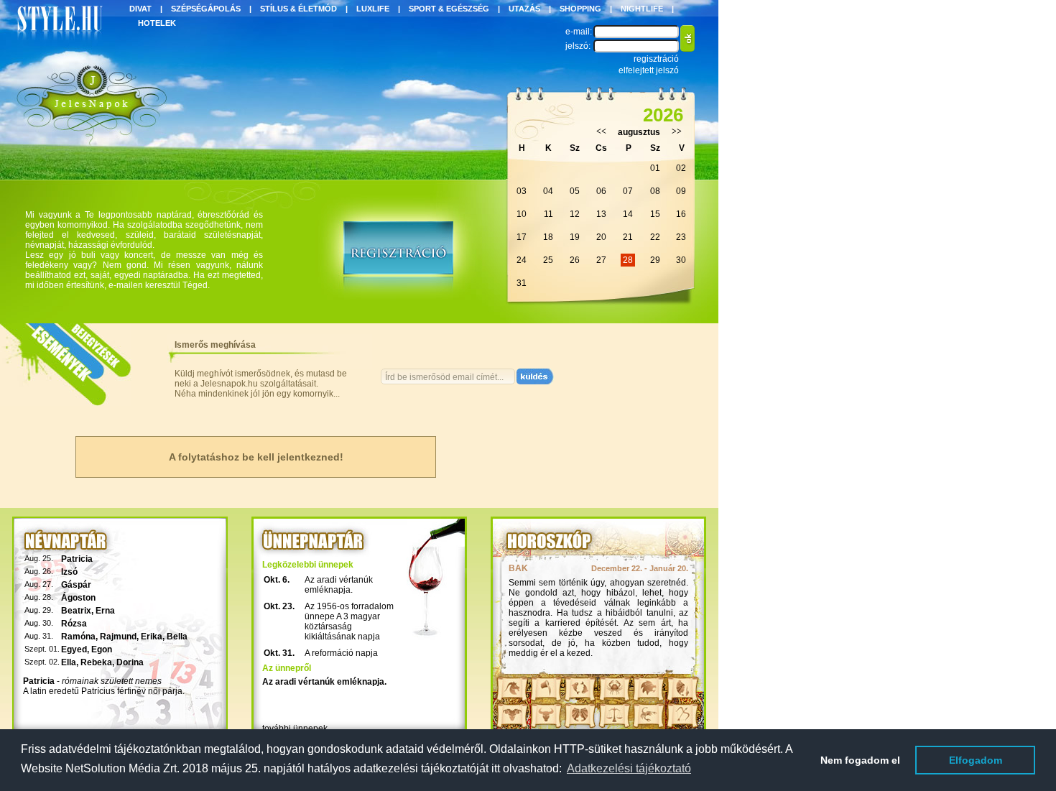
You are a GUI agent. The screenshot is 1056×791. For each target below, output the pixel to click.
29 (655, 260)
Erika (151, 637)
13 (601, 214)
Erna (105, 611)
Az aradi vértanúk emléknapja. (339, 585)
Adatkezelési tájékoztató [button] (629, 768)
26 (575, 260)
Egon (101, 649)
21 (628, 237)
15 (655, 214)
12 (575, 214)
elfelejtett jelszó (649, 70)
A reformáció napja (341, 653)
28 (628, 260)
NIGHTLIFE (642, 8)
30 (681, 260)
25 (548, 260)
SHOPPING (580, 8)
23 (681, 237)
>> (677, 131)
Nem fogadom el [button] (860, 760)
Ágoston (78, 598)
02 (681, 168)
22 (655, 237)
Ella (68, 662)
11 (548, 214)
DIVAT (140, 8)
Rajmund (118, 637)
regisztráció (656, 59)
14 (628, 214)
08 (655, 191)
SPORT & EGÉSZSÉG (449, 8)
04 (548, 191)
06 (601, 191)
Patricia (77, 559)
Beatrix (76, 611)
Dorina (130, 662)
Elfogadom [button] (975, 760)
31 (522, 283)
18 (548, 237)
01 (655, 168)
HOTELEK (157, 23)
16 (681, 214)
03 (522, 191)
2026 (663, 115)
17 (522, 237)
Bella (177, 637)
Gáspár (76, 585)
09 (681, 191)
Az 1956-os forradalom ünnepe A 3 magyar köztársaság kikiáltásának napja (349, 621)
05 (575, 191)
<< (601, 131)
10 (522, 214)
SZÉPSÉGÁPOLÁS (206, 8)
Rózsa (74, 624)
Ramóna (78, 637)
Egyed (74, 649)
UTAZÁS (524, 8)
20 (601, 237)
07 (628, 191)
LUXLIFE (372, 8)
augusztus (639, 132)
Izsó (69, 572)
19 (575, 237)
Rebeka (96, 662)
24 (522, 260)
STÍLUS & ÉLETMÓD (298, 8)
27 (601, 260)
